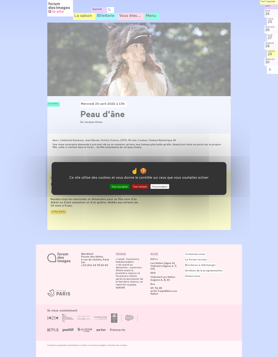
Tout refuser (140, 186)
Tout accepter (119, 186)
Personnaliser (159, 186)
